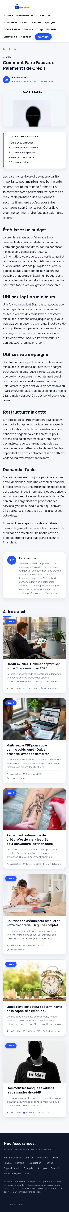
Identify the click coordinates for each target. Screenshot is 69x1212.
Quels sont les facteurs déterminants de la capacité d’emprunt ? (34, 1009)
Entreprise (10, 36)
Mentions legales (12, 1173)
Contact (43, 36)
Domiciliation (12, 29)
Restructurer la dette (22, 157)
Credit (24, 22)
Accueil (8, 15)
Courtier (45, 15)
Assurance (10, 22)
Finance (28, 29)
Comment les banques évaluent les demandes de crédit (30, 1090)
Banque (36, 22)
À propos (26, 36)
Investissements (26, 15)
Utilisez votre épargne (23, 152)
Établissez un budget (22, 142)
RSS (27, 1173)
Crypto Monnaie (46, 29)
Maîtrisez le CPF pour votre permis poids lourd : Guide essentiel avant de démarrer (28, 749)
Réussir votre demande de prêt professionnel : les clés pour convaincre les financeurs (30, 839)
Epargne (50, 22)
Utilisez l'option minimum (24, 147)
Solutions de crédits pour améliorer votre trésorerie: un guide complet (33, 923)
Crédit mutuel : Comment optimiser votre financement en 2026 (33, 666)
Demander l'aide (20, 162)
